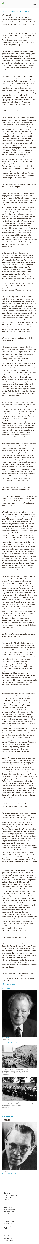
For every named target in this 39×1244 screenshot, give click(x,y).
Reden (6, 1228)
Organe (6, 1199)
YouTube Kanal (9, 1211)
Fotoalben (7, 1214)
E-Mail (8, 988)
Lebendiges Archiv (10, 1226)
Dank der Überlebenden (9, 1174)
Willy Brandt (5, 1037)
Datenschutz (8, 1240)
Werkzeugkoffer (9, 1209)
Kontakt (7, 1236)
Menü (34, 4)
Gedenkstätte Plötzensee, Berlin (10, 1042)
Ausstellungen (9, 1221)
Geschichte (8, 1197)
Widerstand (8, 1224)
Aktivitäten (8, 1207)
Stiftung (7, 1193)
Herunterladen (10, 984)
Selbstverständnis (10, 1195)
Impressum (8, 1238)
